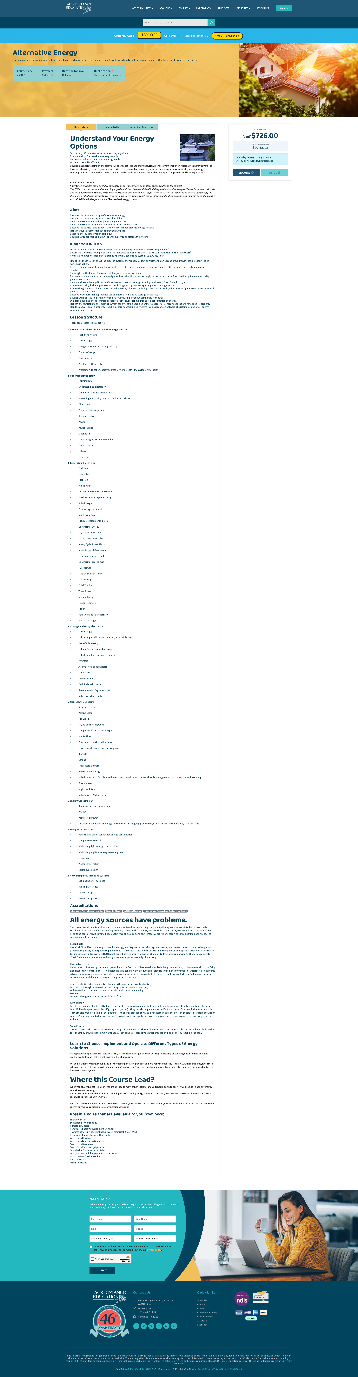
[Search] (211, 22)
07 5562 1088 (145, 1308)
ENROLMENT (203, 8)
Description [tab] (81, 127)
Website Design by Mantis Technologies (220, 1369)
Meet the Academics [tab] (142, 127)
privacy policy (154, 1249)
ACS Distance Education (138, 1369)
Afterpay (202, 1320)
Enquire (284, 8)
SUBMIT (102, 1270)
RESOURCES (262, 8)
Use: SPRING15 (228, 35)
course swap (255, 160)
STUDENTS (223, 8)
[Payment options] (52, 75)
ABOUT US (165, 8)
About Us (202, 1300)
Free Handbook (205, 1316)
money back (253, 157)
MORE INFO (243, 8)
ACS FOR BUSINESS (141, 8)
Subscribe (202, 1324)
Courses (201, 1308)
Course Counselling (207, 1312)
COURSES (183, 8)
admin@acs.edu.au (148, 1316)
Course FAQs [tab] (111, 127)
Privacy (201, 1304)
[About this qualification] (112, 71)
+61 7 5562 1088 (147, 1312)
